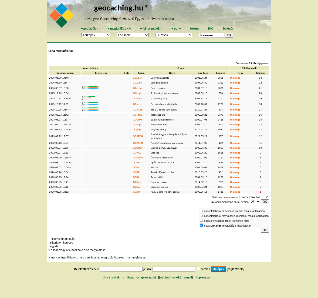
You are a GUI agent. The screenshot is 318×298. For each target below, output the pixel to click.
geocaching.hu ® (121, 8)
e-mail (188, 277)
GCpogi (137, 129)
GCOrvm (138, 157)
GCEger (137, 78)
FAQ (210, 28)
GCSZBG (138, 136)
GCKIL (136, 177)
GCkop (137, 93)
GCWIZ (137, 152)
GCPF (136, 172)
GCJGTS (138, 109)
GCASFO (138, 143)
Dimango (235, 78)
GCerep (137, 88)
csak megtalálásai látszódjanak (227, 225)
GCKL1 (137, 167)
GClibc (137, 187)
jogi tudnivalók (169, 277)
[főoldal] (62, 16)
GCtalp (137, 124)
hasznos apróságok (141, 277)
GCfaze (137, 104)
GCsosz (137, 98)
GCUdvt (137, 119)
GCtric (136, 162)
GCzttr (136, 192)
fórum (194, 28)
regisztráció (236, 269)
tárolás (205, 269)
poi (176, 28)
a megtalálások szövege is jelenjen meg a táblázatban (234, 211)
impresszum (204, 277)
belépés (228, 28)
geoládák (89, 28)
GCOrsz (137, 182)
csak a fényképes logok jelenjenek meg (226, 220)
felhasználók (151, 28)
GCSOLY (138, 148)
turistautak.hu (114, 277)
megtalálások (119, 28)
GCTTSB (137, 115)
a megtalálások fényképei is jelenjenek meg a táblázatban (236, 215)
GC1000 (137, 82)
